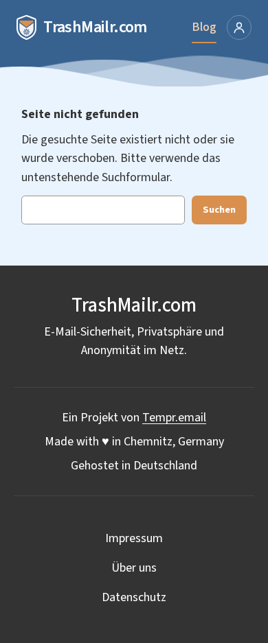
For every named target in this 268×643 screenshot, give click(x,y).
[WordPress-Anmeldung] (239, 27)
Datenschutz (134, 597)
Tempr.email (174, 417)
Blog (204, 27)
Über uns (134, 567)
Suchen (219, 209)
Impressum (134, 538)
